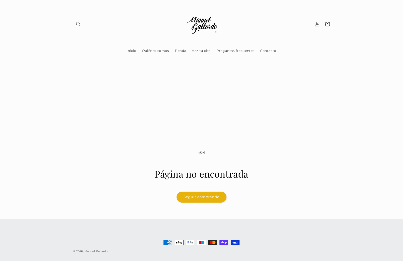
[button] (78, 24)
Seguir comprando (201, 197)
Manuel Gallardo (96, 251)
